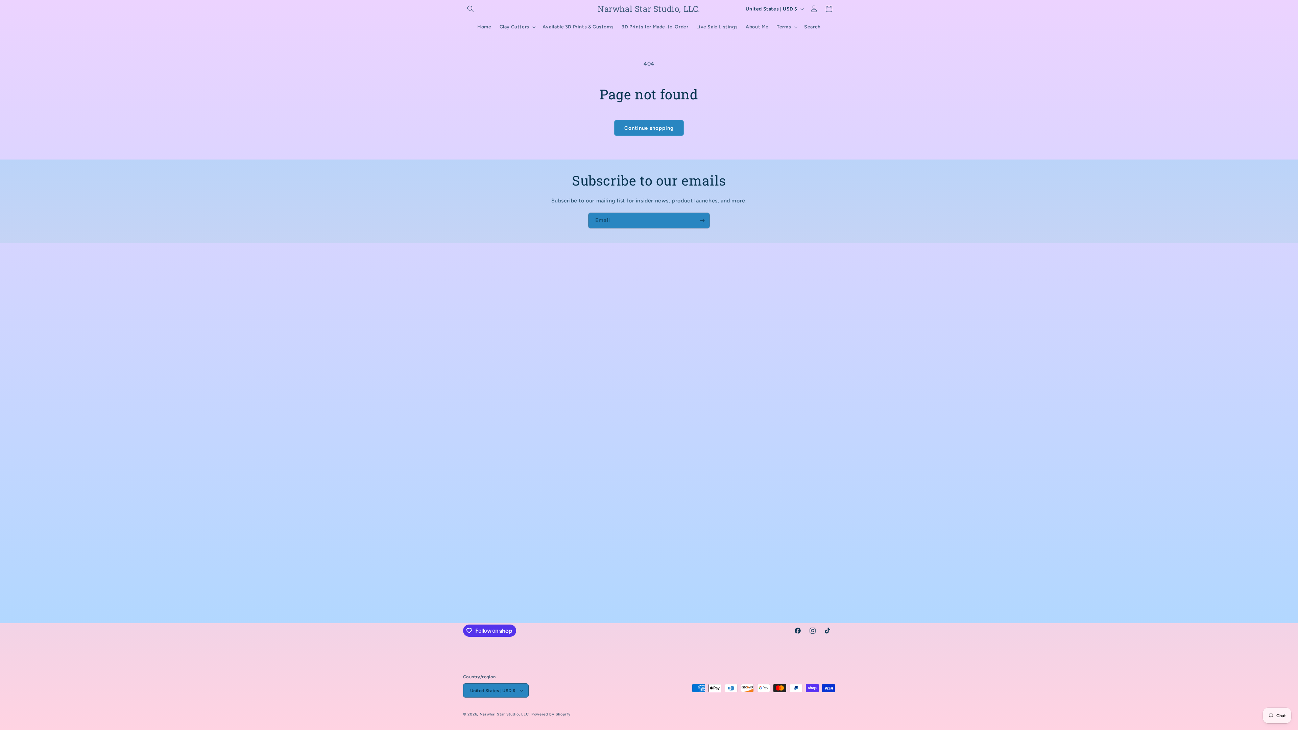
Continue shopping (649, 128)
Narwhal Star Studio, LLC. (505, 714)
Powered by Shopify (551, 714)
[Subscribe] (702, 220)
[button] (470, 8)
